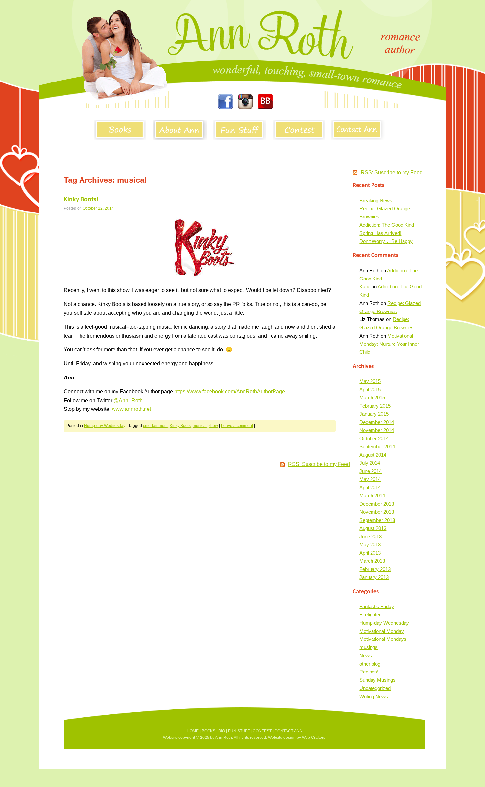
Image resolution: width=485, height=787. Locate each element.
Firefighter (370, 614)
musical (200, 425)
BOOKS (208, 731)
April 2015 (370, 389)
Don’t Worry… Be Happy (386, 241)
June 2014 (370, 471)
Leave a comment (237, 425)
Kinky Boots (180, 425)
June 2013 (370, 536)
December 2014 (376, 422)
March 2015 (372, 397)
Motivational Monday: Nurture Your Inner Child (389, 344)
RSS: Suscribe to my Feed (392, 172)
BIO (221, 731)
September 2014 (377, 446)
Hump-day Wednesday (104, 425)
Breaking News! (376, 200)
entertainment (155, 425)
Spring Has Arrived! (380, 233)
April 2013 (370, 553)
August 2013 (372, 528)
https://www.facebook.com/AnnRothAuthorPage (229, 391)
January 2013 (374, 577)
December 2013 (376, 504)
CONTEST (262, 731)
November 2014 (376, 430)
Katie (364, 286)
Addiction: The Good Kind (386, 225)
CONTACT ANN (289, 731)
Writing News (373, 696)
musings (368, 647)
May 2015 (370, 381)
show (213, 425)
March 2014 (372, 495)
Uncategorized (375, 688)
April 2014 (370, 487)
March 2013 (372, 561)
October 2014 (374, 438)
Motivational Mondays (382, 639)
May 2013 (370, 544)
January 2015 (374, 414)
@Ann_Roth (128, 400)
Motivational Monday (381, 631)
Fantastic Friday (376, 606)
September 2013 (377, 520)
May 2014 (370, 479)
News (365, 655)
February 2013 (375, 569)
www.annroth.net (131, 409)
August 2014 (372, 455)
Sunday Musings (377, 680)
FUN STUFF (239, 731)
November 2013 (376, 512)
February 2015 (375, 406)
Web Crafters (313, 737)
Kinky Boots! (81, 199)
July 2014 (369, 463)
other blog (369, 664)
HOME (193, 731)
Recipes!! (369, 671)
